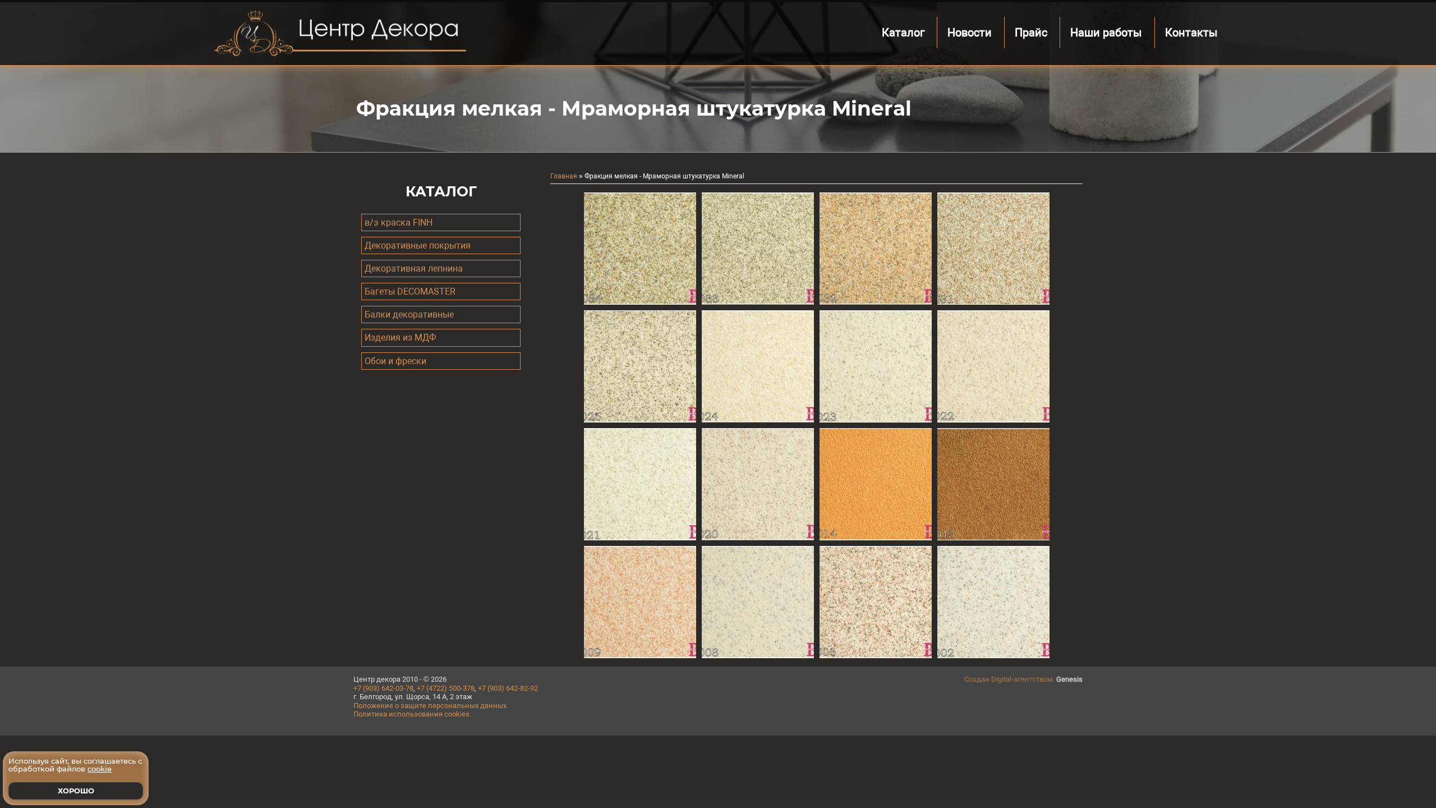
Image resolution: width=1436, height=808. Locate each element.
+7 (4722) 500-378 (446, 688)
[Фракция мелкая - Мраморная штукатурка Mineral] (640, 302)
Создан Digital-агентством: (1023, 679)
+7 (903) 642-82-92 (508, 688)
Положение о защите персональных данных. (430, 705)
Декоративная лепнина (414, 268)
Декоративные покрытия (418, 245)
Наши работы (1106, 32)
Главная (563, 176)
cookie (100, 769)
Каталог (903, 32)
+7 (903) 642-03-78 (383, 688)
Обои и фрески (395, 361)
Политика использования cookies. (412, 714)
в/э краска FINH (398, 222)
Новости (969, 32)
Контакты (1191, 32)
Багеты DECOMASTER (410, 291)
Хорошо (76, 790)
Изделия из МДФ (400, 337)
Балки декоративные (409, 314)
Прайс (1031, 32)
